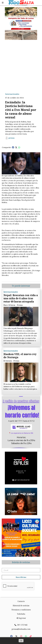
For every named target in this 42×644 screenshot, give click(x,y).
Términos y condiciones (21, 609)
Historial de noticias (21, 605)
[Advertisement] (21, 64)
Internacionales (12, 94)
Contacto (21, 601)
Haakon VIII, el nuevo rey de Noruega (20, 355)
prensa (11, 138)
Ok (21, 641)
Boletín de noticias (21, 562)
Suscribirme (21, 577)
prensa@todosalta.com (21, 629)
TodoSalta (21, 614)
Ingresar (22, 618)
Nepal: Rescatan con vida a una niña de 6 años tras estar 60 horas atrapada (21, 298)
